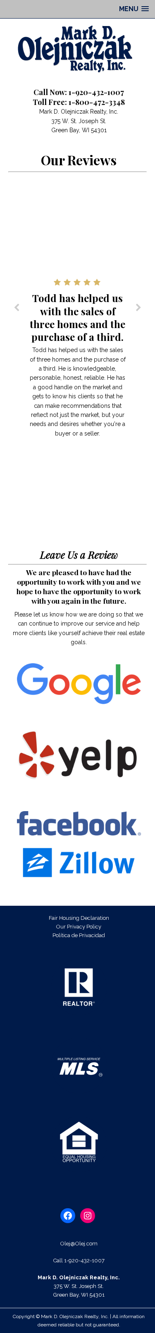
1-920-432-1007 (84, 1260)
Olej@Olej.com (79, 1243)
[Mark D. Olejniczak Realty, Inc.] (77, 49)
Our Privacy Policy (78, 927)
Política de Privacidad (78, 935)
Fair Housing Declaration (79, 918)
